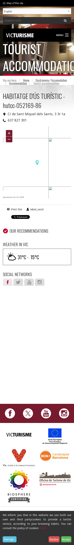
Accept (66, 539)
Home (26, 80)
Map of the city (15, 3)
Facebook (7, 282)
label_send (36, 209)
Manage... (10, 539)
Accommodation (18, 83)
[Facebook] (10, 413)
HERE (43, 528)
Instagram (39, 282)
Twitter (18, 282)
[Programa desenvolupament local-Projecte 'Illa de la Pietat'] (55, 436)
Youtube (29, 282)
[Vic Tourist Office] (55, 478)
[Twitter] (28, 413)
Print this (16, 209)
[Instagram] (64, 413)
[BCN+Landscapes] (55, 455)
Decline (54, 539)
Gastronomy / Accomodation (51, 80)
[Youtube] (46, 413)
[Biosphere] (19, 486)
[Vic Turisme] (20, 35)
